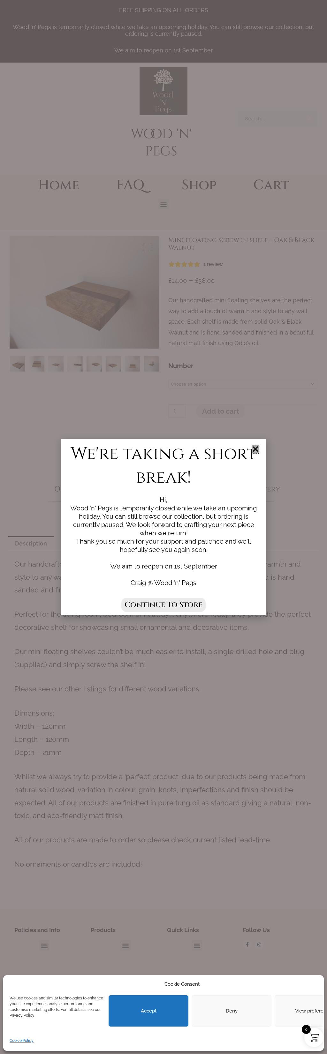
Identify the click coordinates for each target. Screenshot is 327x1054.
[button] (255, 449)
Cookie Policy (22, 1040)
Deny (232, 1011)
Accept (148, 1011)
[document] (163, 527)
